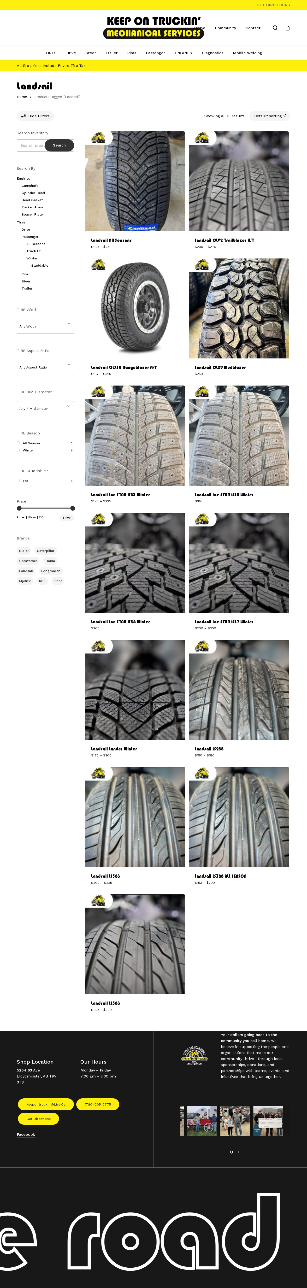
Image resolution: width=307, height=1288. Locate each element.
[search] (275, 27)
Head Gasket (32, 200)
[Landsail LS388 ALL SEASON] (239, 817)
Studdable (39, 265)
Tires (21, 222)
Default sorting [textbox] (268, 116)
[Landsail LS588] (135, 944)
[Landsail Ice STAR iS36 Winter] (135, 563)
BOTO (24, 551)
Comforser (28, 561)
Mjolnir (25, 581)
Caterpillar (45, 551)
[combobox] (269, 116)
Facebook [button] (26, 1134)
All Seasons (35, 244)
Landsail (26, 571)
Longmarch (50, 571)
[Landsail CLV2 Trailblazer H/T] (239, 181)
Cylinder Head (33, 193)
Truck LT (33, 251)
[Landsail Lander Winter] (135, 690)
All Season (31, 443)
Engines (23, 178)
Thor (58, 581)
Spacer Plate (32, 214)
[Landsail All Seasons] (135, 181)
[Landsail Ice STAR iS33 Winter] (135, 436)
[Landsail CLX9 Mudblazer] (239, 308)
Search (59, 145)
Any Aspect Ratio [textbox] (33, 367)
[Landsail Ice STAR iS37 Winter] (239, 563)
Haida (50, 561)
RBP (42, 581)
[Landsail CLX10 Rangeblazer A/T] (135, 308)
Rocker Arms (32, 207)
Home (22, 97)
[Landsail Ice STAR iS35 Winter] (239, 436)
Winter (32, 258)
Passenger (30, 237)
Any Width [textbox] (27, 326)
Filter (67, 518)
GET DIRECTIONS (273, 5)
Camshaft (30, 185)
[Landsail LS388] (135, 817)
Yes (25, 481)
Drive (26, 229)
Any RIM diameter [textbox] (33, 408)
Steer (26, 281)
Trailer (27, 288)
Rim (25, 274)
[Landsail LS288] (239, 690)
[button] (46, 1104)
